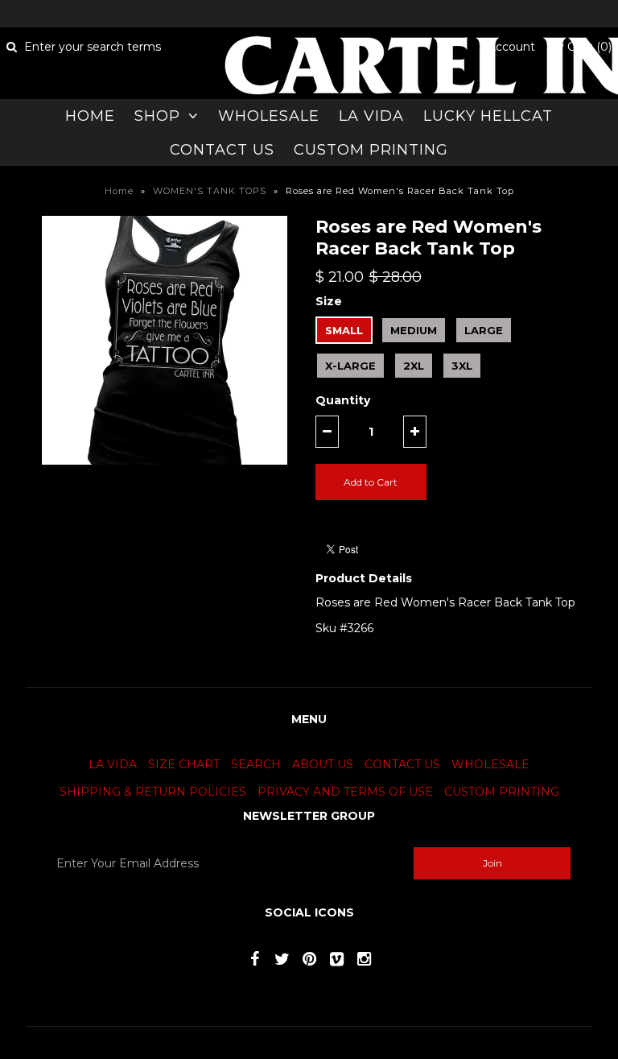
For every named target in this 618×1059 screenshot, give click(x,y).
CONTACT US (222, 150)
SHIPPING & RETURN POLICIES (153, 791)
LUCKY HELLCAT (488, 116)
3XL (461, 365)
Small (344, 330)
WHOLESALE (268, 116)
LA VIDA (371, 116)
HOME (90, 116)
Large (483, 330)
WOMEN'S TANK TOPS (209, 190)
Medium (413, 330)
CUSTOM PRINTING (371, 150)
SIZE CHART (184, 764)
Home (119, 190)
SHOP (157, 116)
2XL (413, 365)
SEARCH (256, 764)
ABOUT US (322, 764)
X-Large (350, 365)
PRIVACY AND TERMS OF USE (345, 791)
